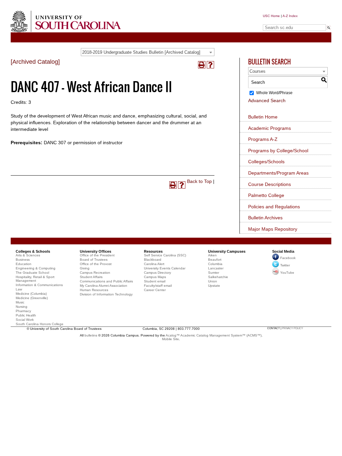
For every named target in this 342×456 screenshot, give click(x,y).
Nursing (21, 306)
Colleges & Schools (33, 251)
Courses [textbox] (257, 71)
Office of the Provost (96, 264)
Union (212, 281)
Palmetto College (266, 195)
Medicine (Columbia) (31, 293)
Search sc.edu (280, 21)
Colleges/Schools (266, 161)
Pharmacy (23, 311)
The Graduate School (32, 272)
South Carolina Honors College (39, 324)
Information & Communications (39, 285)
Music (20, 302)
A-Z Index (290, 16)
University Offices (95, 251)
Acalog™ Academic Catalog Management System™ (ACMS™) (214, 335)
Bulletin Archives (265, 217)
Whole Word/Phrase (274, 92)
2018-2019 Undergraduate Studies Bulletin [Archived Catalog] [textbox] (141, 52)
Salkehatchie (218, 277)
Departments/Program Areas (278, 173)
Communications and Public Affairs (106, 281)
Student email (154, 281)
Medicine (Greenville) (32, 298)
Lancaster (215, 268)
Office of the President (97, 255)
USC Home (271, 16)
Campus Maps (155, 277)
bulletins (90, 335)
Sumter (213, 272)
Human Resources (94, 290)
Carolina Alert (154, 264)
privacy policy (292, 328)
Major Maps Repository (272, 229)
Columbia (215, 264)
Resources (153, 251)
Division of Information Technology (106, 294)
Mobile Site (170, 339)
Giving (85, 268)
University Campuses (226, 251)
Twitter (285, 265)
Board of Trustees (94, 259)
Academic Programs (269, 128)
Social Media (283, 251)
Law (19, 289)
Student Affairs (91, 277)
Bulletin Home (263, 117)
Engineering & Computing (35, 268)
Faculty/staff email (158, 285)
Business (23, 259)
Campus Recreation (95, 272)
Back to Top (199, 181)
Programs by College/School (278, 150)
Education (23, 264)
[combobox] (147, 52)
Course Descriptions (269, 184)
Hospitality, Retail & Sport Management (35, 278)
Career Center (155, 290)
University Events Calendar (164, 268)
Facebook (288, 258)
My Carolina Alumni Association (103, 285)
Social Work (25, 319)
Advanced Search (267, 100)
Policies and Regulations (274, 206)
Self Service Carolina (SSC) (165, 255)
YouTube (287, 272)
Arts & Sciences (28, 255)
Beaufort (214, 259)
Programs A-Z (263, 139)
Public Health (26, 315)
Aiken (212, 255)
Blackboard (152, 259)
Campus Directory (157, 272)
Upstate (214, 285)
